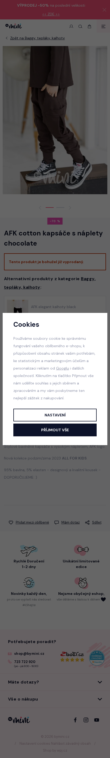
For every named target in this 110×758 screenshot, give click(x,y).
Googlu (62, 368)
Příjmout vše (55, 430)
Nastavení (55, 415)
